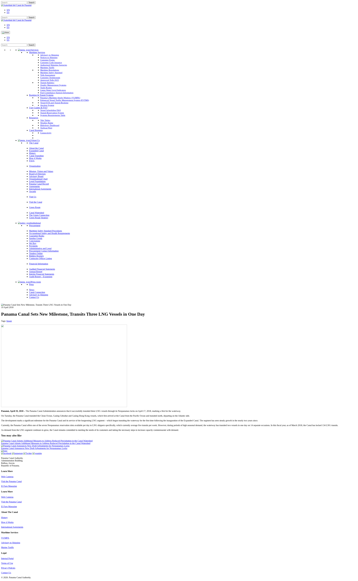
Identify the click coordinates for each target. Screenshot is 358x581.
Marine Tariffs (7, 547)
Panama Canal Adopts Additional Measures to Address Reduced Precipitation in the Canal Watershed (45, 443)
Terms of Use (7, 563)
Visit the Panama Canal (11, 481)
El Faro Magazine (9, 486)
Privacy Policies (8, 568)
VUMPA (5, 538)
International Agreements (12, 527)
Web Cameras (7, 476)
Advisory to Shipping (10, 542)
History (4, 517)
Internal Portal (7, 558)
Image (9, 321)
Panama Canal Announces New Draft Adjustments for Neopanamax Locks (34, 448)
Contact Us (6, 573)
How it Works (7, 522)
